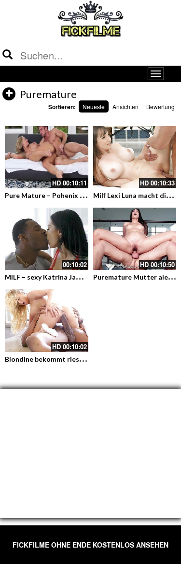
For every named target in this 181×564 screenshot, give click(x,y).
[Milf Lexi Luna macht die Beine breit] (135, 157)
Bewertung (160, 106)
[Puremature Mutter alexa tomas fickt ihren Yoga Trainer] (135, 239)
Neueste (94, 106)
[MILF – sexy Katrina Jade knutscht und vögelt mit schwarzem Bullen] (46, 239)
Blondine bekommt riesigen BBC (56, 359)
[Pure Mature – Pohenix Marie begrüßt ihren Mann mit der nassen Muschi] (46, 157)
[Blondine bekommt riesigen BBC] (46, 320)
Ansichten (125, 106)
